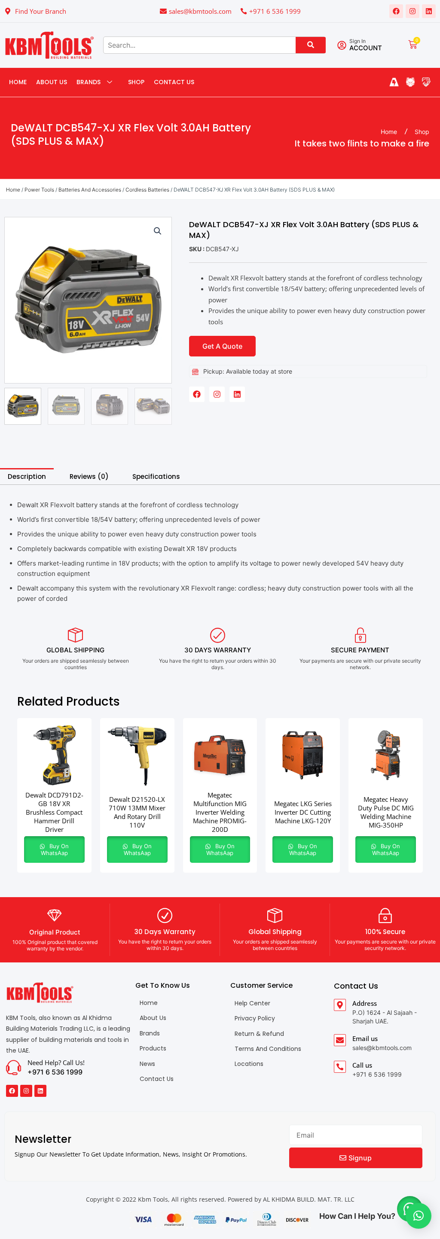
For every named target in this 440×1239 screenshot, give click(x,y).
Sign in (357, 41)
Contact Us (174, 82)
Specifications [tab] (156, 476)
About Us (51, 82)
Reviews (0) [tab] (89, 476)
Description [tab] (27, 476)
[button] (157, 231)
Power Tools (39, 189)
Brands (88, 82)
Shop (136, 82)
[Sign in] (341, 45)
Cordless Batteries (147, 189)
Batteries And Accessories (89, 189)
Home (18, 82)
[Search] (311, 45)
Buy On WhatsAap (55, 849)
